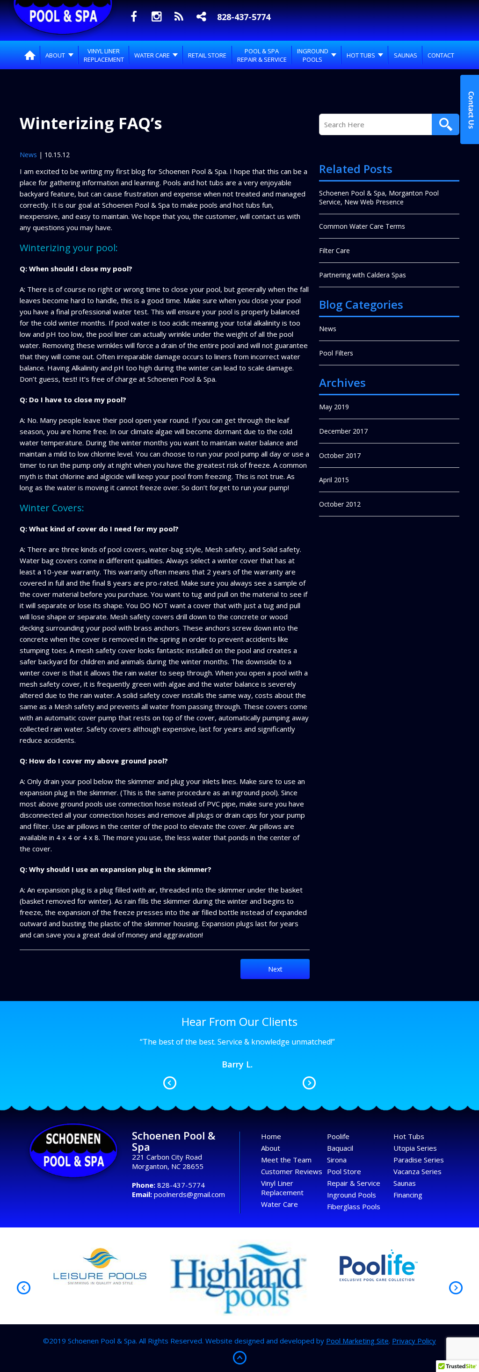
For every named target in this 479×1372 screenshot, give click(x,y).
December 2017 (343, 431)
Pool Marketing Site (357, 1340)
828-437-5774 (243, 16)
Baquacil (340, 1148)
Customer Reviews (291, 1171)
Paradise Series (418, 1159)
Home (271, 1136)
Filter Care (334, 250)
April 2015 (334, 479)
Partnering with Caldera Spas (362, 274)
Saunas (404, 1183)
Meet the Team (286, 1159)
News (28, 154)
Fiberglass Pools (353, 1206)
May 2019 (334, 406)
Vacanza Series (417, 1171)
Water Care (279, 1204)
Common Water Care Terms (362, 226)
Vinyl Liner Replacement (282, 1187)
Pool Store (344, 1171)
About (270, 1148)
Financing (407, 1194)
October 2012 (340, 504)
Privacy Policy (414, 1340)
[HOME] (30, 55)
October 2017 (340, 455)
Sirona (337, 1159)
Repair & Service (353, 1183)
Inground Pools (351, 1194)
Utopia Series (415, 1148)
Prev (169, 1082)
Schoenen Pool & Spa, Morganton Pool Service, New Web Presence (379, 197)
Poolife (338, 1136)
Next (275, 969)
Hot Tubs (408, 1136)
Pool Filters (336, 352)
